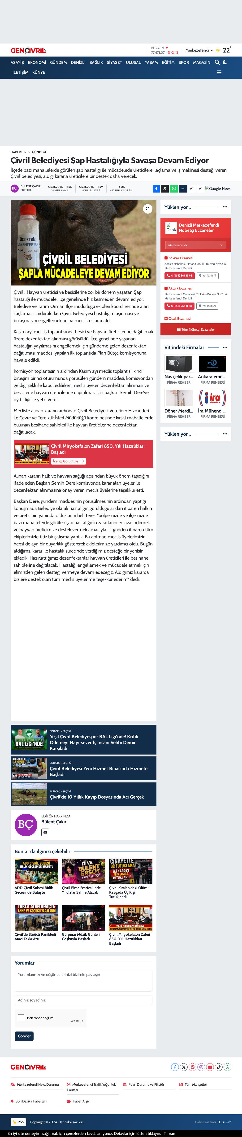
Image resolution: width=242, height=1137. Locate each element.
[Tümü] (225, 207)
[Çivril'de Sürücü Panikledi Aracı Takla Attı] (36, 917)
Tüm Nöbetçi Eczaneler (198, 329)
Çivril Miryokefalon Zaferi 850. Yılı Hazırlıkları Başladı (129, 939)
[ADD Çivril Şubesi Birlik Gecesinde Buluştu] (36, 871)
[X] (184, 1067)
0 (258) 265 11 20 (181, 305)
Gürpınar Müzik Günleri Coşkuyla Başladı (81, 936)
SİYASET (114, 62)
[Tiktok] (219, 1067)
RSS (20, 1122)
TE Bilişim (224, 1122)
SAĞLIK (96, 62)
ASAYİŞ (17, 62)
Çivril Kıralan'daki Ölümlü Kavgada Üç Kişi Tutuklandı (130, 892)
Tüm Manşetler (196, 1084)
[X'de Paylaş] (165, 189)
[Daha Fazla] (183, 189)
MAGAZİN (201, 62)
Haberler (18, 152)
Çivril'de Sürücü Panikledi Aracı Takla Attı (35, 936)
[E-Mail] (45, 832)
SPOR (184, 62)
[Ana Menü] (218, 73)
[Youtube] (210, 1067)
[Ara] (218, 62)
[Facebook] (175, 1067)
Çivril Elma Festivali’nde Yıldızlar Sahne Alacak (81, 890)
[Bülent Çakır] (26, 824)
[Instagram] (201, 1067)
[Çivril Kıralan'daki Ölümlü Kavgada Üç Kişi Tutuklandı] (130, 871)
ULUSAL (133, 62)
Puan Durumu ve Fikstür (146, 1084)
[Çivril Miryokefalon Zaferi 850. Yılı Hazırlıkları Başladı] (130, 917)
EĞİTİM (168, 62)
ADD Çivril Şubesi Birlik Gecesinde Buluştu (34, 890)
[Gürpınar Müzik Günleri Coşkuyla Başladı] (83, 917)
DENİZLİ (78, 62)
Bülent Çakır (53, 822)
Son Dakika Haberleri (31, 1101)
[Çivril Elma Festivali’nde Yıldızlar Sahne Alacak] (83, 871)
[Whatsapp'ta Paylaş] (174, 189)
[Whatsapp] (227, 1067)
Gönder (24, 1036)
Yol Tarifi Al (209, 275)
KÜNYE (38, 72)
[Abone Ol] (218, 188)
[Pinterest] (192, 1067)
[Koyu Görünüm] (224, 62)
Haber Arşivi (81, 1101)
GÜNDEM (58, 62)
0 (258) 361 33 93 (181, 275)
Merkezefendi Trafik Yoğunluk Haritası (91, 1087)
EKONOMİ (37, 62)
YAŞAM (151, 62)
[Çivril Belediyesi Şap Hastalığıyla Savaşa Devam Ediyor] (83, 243)
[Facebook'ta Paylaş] (156, 189)
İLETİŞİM (20, 72)
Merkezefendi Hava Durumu (38, 1084)
